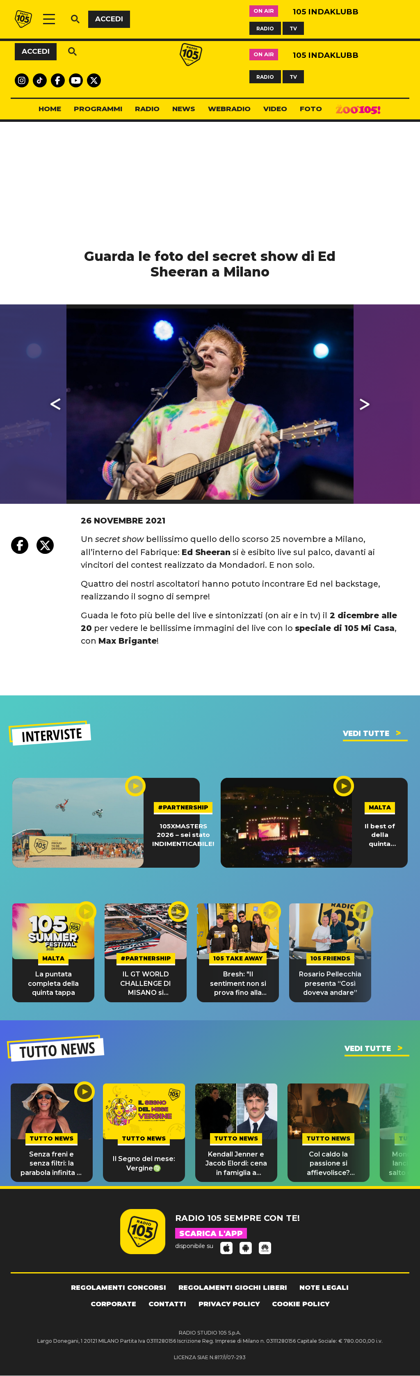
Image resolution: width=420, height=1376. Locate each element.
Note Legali (324, 1287)
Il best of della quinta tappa (380, 835)
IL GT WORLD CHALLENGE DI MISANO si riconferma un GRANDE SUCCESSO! (145, 983)
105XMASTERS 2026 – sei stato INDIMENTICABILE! (183, 835)
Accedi (109, 19)
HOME (50, 109)
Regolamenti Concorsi (118, 1287)
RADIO (265, 28)
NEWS (183, 109)
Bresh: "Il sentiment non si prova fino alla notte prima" (238, 983)
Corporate (113, 1304)
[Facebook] (19, 545)
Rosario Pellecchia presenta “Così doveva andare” (330, 983)
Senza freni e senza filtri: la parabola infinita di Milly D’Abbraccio (52, 1163)
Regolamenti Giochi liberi (232, 1287)
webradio (229, 109)
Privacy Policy (229, 1304)
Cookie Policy (300, 1304)
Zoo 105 (358, 109)
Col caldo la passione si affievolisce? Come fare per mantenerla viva (328, 1163)
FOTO (311, 109)
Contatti (167, 1304)
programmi (98, 109)
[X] (45, 545)
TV (293, 28)
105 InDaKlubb (325, 11)
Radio (147, 109)
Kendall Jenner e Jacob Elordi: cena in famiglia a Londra (236, 1163)
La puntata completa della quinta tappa (53, 983)
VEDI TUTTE (366, 733)
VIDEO (275, 109)
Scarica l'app (211, 1233)
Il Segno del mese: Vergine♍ (144, 1163)
